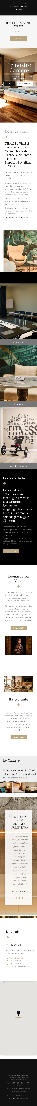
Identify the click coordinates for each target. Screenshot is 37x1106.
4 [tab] (23, 898)
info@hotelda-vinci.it (16, 958)
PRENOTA (19, 39)
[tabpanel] (18, 891)
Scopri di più (11, 551)
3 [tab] (20, 898)
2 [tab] (17, 898)
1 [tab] (14, 898)
